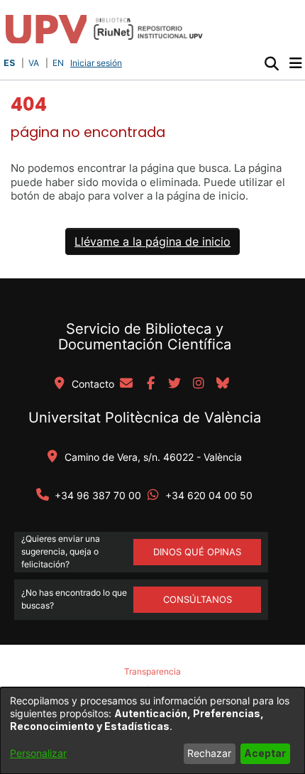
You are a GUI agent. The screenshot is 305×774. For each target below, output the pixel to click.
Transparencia (152, 671)
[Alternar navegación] (295, 63)
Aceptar (265, 753)
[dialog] (152, 730)
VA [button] (33, 63)
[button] (271, 63)
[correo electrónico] (126, 384)
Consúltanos (197, 599)
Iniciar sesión (97, 63)
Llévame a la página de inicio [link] (152, 241)
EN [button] (58, 63)
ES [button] (9, 63)
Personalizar (38, 753)
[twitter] (174, 384)
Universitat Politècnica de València (144, 417)
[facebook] (150, 384)
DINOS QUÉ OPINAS (197, 551)
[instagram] (199, 384)
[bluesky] (223, 384)
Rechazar (209, 753)
